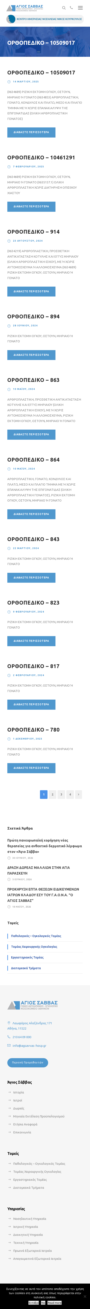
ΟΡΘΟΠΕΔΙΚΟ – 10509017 (41, 72)
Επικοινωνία (22, 1132)
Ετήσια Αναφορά (25, 1124)
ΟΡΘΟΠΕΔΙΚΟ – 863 (33, 380)
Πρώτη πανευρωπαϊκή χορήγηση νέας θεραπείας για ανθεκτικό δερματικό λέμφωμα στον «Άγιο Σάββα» (44, 846)
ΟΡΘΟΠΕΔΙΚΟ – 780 (33, 730)
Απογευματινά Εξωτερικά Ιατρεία (37, 1258)
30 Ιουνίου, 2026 (22, 857)
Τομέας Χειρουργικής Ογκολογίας (34, 946)
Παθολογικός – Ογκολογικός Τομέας (36, 936)
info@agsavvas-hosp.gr (29, 1045)
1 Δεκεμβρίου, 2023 (27, 738)
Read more (54, 1302)
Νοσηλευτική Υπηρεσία (29, 1218)
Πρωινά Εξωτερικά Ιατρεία (32, 1250)
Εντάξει (34, 1302)
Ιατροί (17, 1100)
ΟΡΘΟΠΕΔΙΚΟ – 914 (33, 232)
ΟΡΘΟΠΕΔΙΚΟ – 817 (33, 666)
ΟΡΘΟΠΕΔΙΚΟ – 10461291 (41, 157)
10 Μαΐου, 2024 (24, 389)
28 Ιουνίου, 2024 (25, 325)
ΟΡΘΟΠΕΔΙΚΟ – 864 (33, 460)
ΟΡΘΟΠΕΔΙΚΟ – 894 (33, 316)
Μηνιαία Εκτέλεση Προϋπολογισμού (38, 1116)
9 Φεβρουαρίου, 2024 (28, 611)
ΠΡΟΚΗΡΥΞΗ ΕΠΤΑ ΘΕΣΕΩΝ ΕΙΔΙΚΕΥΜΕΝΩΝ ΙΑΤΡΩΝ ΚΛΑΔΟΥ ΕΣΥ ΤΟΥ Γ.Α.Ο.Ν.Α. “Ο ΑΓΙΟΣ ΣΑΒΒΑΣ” (43, 895)
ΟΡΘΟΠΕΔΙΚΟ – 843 (33, 539)
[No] (85, 1296)
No (43, 1302)
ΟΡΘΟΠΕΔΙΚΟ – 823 (33, 603)
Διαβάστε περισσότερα (31, 132)
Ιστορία (18, 1092)
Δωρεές (18, 1108)
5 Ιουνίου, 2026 (22, 879)
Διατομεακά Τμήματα (26, 968)
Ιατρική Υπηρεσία (25, 1226)
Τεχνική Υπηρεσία (26, 1242)
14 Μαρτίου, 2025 (26, 81)
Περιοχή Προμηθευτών (27, 1062)
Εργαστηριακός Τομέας (27, 957)
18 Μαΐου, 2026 (21, 906)
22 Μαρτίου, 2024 (26, 548)
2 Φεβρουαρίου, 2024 (28, 675)
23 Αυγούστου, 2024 (28, 240)
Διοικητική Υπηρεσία (28, 1234)
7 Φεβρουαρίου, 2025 (28, 166)
